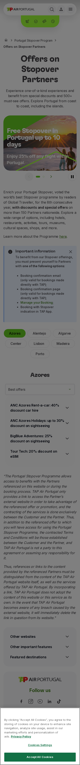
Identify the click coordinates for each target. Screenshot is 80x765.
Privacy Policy (21, 736)
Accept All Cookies (40, 757)
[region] (40, 736)
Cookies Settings (40, 745)
